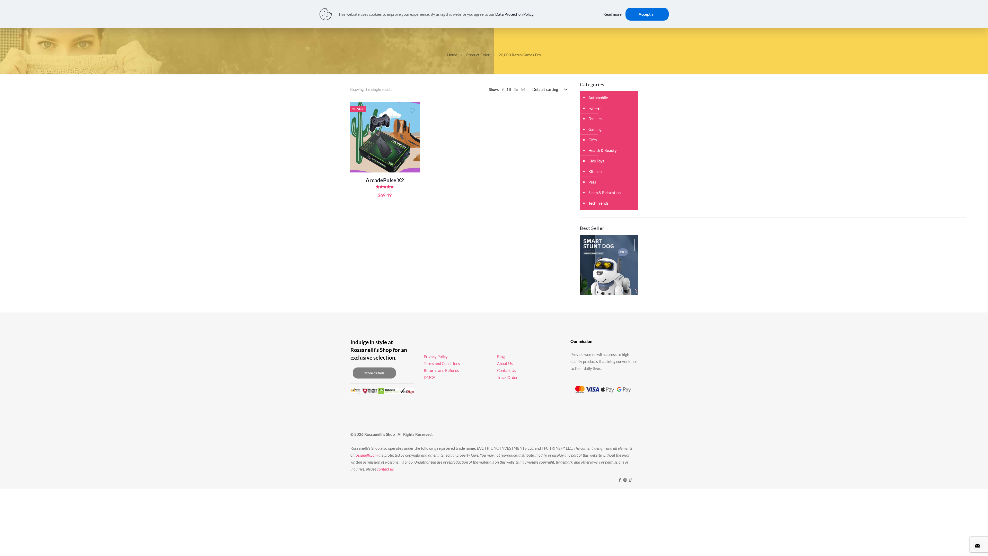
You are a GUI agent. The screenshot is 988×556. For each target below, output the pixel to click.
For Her (594, 108)
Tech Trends (598, 203)
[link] (502, 89)
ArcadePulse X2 (385, 180)
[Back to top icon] (963, 545)
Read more (612, 14)
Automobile (598, 97)
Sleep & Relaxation (604, 192)
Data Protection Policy (514, 14)
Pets (592, 182)
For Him (595, 118)
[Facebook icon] (620, 479)
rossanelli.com (366, 455)
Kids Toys (596, 161)
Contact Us (506, 370)
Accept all (647, 14)
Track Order (507, 377)
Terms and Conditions (442, 363)
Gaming (595, 129)
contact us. (385, 469)
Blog (501, 356)
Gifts (592, 139)
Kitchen (595, 171)
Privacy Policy (436, 356)
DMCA (429, 377)
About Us (505, 363)
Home (452, 55)
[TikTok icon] (630, 479)
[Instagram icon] (625, 479)
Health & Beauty (602, 150)
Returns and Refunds (441, 370)
